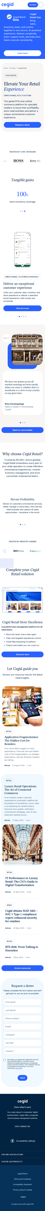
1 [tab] (20, 211)
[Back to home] (7, 4)
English (23, 1197)
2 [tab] (22, 211)
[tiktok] (28, 1131)
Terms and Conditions (22, 1179)
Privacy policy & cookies (22, 1190)
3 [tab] (24, 211)
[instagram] (22, 1131)
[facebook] (34, 1131)
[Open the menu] (41, 4)
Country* (10, 1051)
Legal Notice (22, 1174)
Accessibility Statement (22, 1184)
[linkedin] (11, 1131)
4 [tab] (25, 316)
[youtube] (16, 1131)
